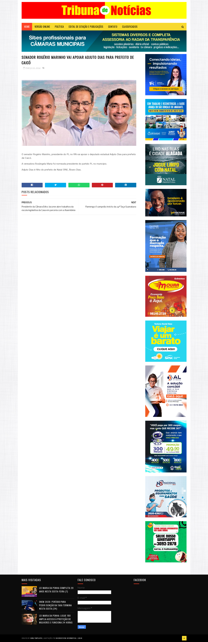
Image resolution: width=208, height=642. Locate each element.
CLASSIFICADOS (129, 26)
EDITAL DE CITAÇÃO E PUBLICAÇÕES (86, 26)
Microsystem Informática (66, 638)
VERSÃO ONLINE (42, 26)
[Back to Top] (184, 638)
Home (27, 26)
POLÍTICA (59, 26)
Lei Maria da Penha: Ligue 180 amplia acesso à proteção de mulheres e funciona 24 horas (56, 619)
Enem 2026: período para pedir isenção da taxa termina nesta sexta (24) (55, 605)
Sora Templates (36, 638)
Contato (112, 26)
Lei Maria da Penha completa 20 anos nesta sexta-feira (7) (56, 589)
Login (80, 638)
